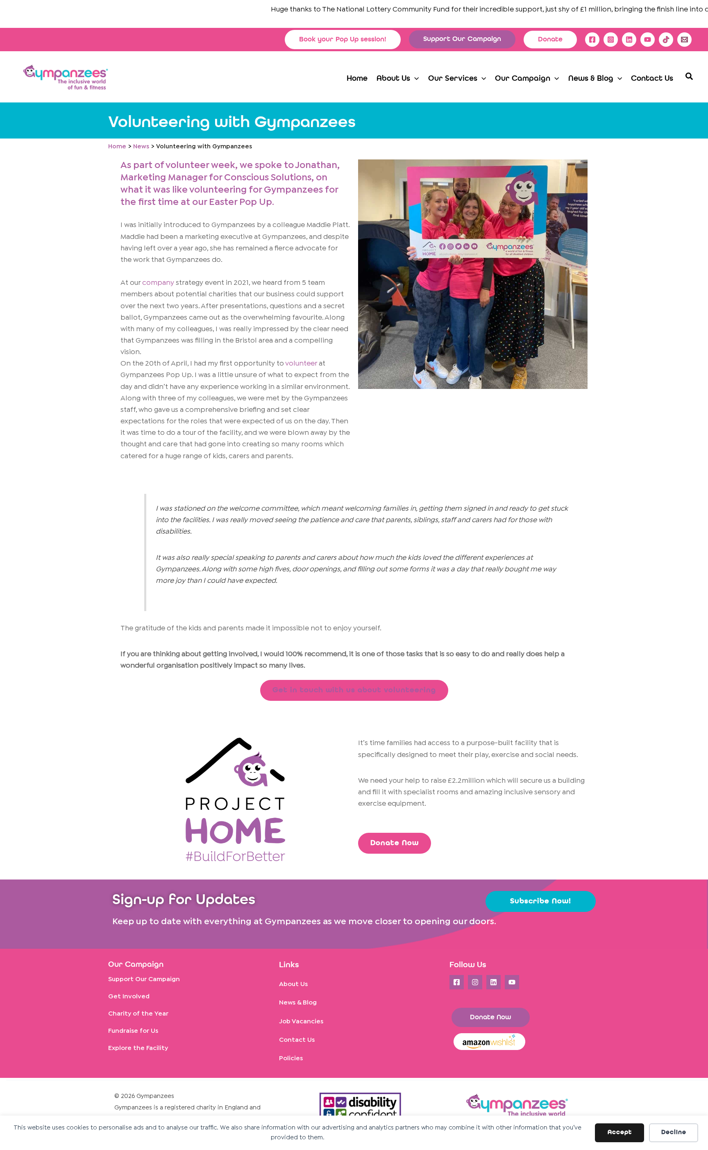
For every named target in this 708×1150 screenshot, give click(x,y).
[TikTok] (666, 39)
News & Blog (298, 1002)
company (158, 283)
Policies (291, 1058)
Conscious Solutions (267, 178)
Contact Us (297, 1040)
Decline (673, 1133)
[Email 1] (684, 39)
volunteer (301, 364)
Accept (620, 1133)
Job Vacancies (301, 1021)
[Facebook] (592, 39)
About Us (293, 984)
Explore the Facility (138, 1048)
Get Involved (129, 996)
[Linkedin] (629, 39)
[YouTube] (647, 39)
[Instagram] (611, 39)
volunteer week (200, 165)
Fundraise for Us (133, 1031)
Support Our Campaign (144, 979)
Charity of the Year (138, 1013)
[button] (343, 39)
